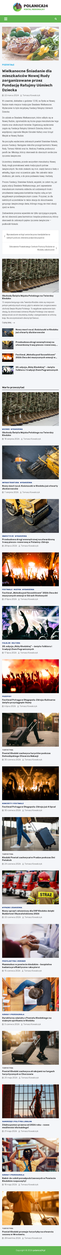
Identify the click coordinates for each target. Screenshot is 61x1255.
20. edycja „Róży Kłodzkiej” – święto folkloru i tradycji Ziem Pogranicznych (37, 368)
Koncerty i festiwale (13, 803)
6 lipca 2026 (10, 706)
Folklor (6, 643)
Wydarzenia (17, 429)
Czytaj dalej (7, 322)
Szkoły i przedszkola (13, 1014)
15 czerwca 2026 (12, 971)
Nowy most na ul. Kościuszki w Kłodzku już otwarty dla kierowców (37, 331)
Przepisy (6, 696)
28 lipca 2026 (10, 546)
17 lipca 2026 (10, 653)
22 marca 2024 (11, 95)
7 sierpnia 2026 (11, 492)
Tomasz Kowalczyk (31, 95)
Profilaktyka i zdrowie (14, 961)
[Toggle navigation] (5, 19)
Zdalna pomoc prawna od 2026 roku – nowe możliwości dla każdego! (25, 1126)
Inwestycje (8, 536)
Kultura (16, 643)
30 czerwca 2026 (12, 759)
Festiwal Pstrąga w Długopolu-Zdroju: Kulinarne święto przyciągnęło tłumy (28, 701)
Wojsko (6, 429)
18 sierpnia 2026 (12, 439)
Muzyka (17, 589)
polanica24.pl (39, 1250)
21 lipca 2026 (10, 599)
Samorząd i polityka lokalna (17, 1121)
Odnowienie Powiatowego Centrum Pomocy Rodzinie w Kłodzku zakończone (31, 248)
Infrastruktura (10, 483)
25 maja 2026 (10, 1078)
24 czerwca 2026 (12, 864)
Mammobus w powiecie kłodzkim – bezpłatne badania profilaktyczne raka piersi (27, 966)
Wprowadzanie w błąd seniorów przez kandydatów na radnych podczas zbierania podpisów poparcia (28, 236)
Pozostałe (8, 65)
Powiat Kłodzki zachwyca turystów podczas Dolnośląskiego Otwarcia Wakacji (26, 754)
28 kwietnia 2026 (12, 1238)
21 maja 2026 (10, 1131)
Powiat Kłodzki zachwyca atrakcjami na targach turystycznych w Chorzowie (28, 1072)
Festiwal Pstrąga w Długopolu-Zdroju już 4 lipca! (29, 807)
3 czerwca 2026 (12, 1024)
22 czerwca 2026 (12, 917)
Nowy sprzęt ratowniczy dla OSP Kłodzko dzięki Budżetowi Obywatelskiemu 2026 (28, 912)
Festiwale (7, 589)
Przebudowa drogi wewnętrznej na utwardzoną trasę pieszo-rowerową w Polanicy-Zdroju (37, 345)
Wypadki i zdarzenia (12, 908)
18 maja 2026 (10, 1184)
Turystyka (7, 750)
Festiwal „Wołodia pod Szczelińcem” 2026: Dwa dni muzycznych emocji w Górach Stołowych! (36, 357)
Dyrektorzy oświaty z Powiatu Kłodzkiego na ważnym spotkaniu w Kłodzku (26, 1019)
